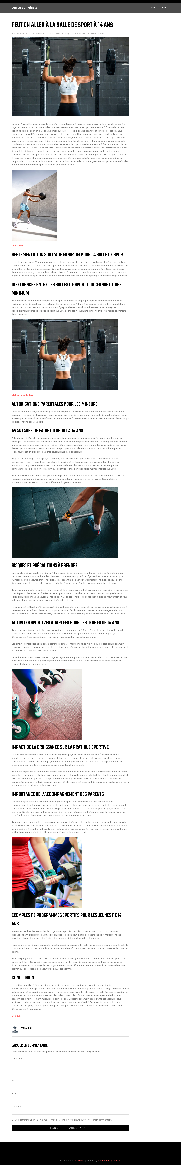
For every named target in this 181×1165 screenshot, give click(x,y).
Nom (15, 1080)
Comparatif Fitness (24, 7)
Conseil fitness (78, 33)
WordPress (79, 1160)
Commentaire (19, 1058)
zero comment (56, 33)
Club (153, 8)
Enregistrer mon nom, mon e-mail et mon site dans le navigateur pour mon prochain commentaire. (63, 1119)
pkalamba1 (40, 33)
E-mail (15, 1093)
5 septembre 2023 (22, 33)
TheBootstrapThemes (109, 1160)
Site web (16, 1106)
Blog (164, 8)
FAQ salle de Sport (96, 33)
